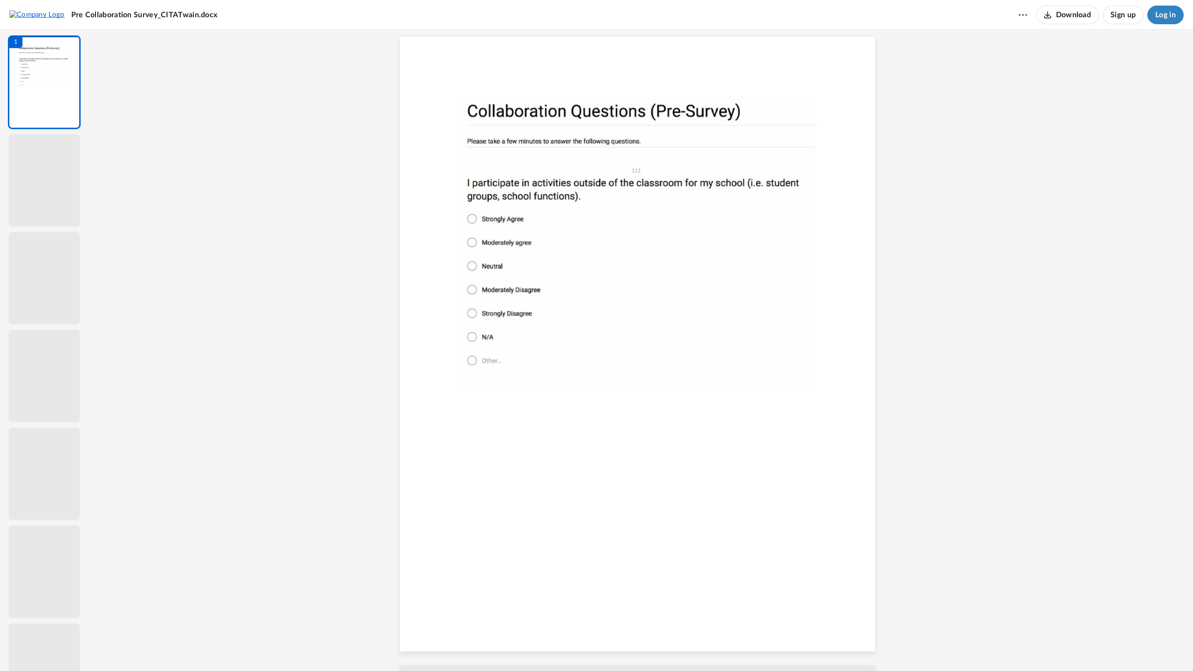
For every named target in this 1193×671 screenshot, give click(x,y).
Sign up (1123, 15)
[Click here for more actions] (1023, 15)
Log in (1165, 15)
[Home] (37, 14)
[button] (44, 82)
